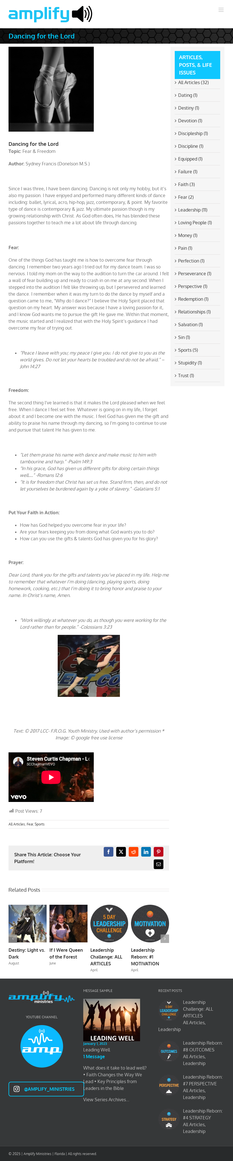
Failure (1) (187, 171)
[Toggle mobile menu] (221, 10)
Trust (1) (186, 375)
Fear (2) (186, 197)
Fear (30, 824)
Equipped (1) (190, 159)
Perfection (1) (191, 261)
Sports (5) (188, 350)
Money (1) (187, 235)
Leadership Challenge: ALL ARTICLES (106, 956)
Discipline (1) (190, 146)
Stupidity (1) (190, 363)
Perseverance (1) (194, 273)
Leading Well (96, 1050)
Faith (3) (186, 184)
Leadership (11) (192, 210)
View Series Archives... (106, 1099)
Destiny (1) (188, 108)
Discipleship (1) (193, 133)
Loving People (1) (195, 222)
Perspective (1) (192, 286)
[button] (13, 938)
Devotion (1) (190, 120)
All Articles (17, 824)
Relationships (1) (194, 312)
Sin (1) (184, 337)
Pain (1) (185, 248)
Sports (40, 824)
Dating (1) (187, 95)
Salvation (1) (190, 324)
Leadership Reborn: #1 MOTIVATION (145, 956)
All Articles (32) (193, 82)
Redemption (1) (193, 299)
